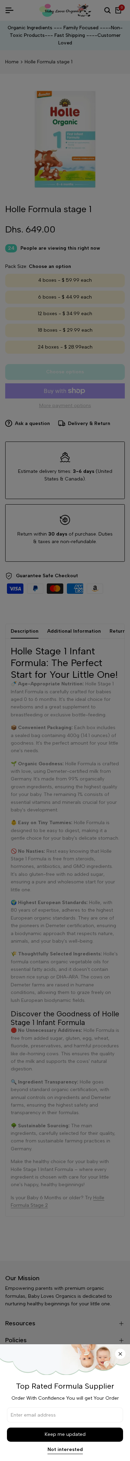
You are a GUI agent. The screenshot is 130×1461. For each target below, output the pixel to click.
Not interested (65, 1449)
